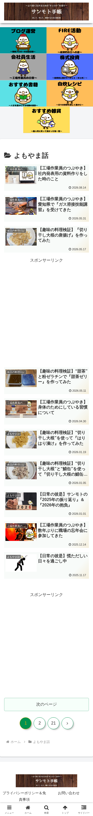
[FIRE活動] (70, 40)
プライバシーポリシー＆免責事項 (24, 796)
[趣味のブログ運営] (23, 40)
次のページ (46, 704)
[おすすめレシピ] (70, 93)
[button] (83, 686)
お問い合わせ (69, 793)
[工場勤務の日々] (23, 67)
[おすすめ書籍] (23, 93)
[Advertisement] (46, 310)
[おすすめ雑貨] (46, 120)
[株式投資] (70, 67)
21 (53, 723)
